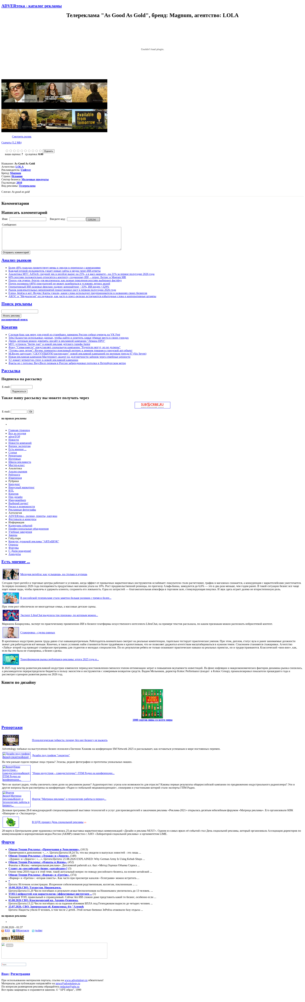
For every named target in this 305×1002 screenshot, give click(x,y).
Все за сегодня (17, 433)
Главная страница (19, 430)
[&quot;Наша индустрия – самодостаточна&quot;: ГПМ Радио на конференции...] (16, 779)
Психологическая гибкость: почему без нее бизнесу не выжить (69, 740)
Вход (5, 974)
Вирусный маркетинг (21, 487)
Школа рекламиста (19, 461)
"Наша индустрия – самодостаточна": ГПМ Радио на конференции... (73, 773)
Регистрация (20, 974)
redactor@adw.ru (69, 986)
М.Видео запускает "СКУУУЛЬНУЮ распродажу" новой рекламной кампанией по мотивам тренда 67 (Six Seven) (77, 353)
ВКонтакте (22, 930)
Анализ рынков (16, 260)
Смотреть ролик (21, 136)
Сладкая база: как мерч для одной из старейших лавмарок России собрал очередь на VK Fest (64, 334)
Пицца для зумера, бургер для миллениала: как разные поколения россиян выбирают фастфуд (65, 280)
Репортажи (15, 455)
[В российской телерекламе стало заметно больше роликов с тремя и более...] (11, 603)
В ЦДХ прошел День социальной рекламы (57, 822)
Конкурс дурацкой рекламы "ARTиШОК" (33, 541)
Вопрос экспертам (19, 446)
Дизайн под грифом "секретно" (51, 755)
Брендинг (14, 484)
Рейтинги (14, 474)
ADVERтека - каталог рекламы (31, 6)
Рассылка (10, 370)
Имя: (5, 218)
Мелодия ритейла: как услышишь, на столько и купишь (53, 574)
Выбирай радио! (18, 503)
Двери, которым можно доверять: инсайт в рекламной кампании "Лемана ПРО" (56, 340)
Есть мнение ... (17, 449)
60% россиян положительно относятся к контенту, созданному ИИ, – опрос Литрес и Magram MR (67, 277)
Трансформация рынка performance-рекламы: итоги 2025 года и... (59, 659)
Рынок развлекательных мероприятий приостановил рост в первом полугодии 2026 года (62, 289)
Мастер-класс (16, 465)
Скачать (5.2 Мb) (11, 142)
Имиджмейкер (17, 500)
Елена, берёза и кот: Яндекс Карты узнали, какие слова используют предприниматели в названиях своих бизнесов (77, 293)
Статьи (12, 452)
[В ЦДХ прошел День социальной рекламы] (11, 827)
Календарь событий (20, 525)
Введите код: (58, 218)
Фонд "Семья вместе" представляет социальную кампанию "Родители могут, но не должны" (64, 347)
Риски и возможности (21, 506)
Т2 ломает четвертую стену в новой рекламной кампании (43, 359)
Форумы (13, 547)
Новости (13, 439)
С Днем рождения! (19, 550)
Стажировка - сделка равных (37, 632)
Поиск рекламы (16, 303)
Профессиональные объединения (28, 528)
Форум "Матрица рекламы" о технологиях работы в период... (69, 798)
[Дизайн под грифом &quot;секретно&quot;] (16, 756)
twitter (38, 930)
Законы (12, 535)
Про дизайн (15, 496)
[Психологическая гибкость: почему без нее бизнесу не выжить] (11, 745)
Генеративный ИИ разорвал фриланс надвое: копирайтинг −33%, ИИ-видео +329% (58, 286)
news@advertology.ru (68, 983)
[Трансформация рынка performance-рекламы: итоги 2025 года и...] (11, 664)
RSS (7, 930)
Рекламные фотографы (22, 509)
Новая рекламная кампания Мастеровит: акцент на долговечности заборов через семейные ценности (69, 356)
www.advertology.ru (76, 980)
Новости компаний (20, 442)
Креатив (9, 327)
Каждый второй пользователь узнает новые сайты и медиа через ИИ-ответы (54, 270)
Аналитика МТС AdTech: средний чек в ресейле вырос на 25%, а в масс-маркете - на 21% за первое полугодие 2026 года (81, 274)
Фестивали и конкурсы (22, 519)
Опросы (13, 544)
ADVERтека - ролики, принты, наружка (32, 516)
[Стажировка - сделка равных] (11, 637)
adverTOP (14, 436)
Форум (7, 842)
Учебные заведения (20, 531)
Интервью (14, 458)
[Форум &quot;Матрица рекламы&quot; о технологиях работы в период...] (16, 805)
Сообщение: (9, 224)
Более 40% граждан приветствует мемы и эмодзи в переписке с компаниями (54, 267)
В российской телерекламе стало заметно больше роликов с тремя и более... (65, 597)
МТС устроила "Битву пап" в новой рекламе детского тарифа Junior (49, 344)
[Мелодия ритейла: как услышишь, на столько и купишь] (11, 579)
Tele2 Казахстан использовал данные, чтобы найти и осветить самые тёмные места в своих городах (68, 337)
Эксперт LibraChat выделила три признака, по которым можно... (59, 615)
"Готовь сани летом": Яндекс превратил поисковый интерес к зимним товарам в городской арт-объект (70, 350)
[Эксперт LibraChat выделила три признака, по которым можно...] (11, 620)
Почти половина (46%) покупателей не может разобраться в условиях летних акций (59, 283)
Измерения (15, 477)
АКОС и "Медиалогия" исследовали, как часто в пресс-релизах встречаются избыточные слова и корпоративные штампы (82, 296)
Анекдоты (14, 554)
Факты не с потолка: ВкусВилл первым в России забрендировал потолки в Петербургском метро (67, 363)
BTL (11, 490)
